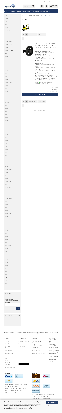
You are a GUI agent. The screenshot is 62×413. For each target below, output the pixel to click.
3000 (6, 184)
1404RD (6, 62)
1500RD (6, 67)
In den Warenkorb (40, 94)
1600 (6, 97)
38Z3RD (6, 227)
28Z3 (6, 175)
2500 (6, 146)
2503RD (6, 155)
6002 (6, 257)
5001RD (6, 236)
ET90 (6, 280)
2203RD (6, 134)
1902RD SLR (7, 108)
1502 (6, 76)
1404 (6, 59)
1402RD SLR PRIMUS (9, 50)
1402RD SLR (7, 47)
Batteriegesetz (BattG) (10, 356)
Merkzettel (56, 1)
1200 (6, 15)
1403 (6, 53)
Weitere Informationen (52, 406)
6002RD (6, 259)
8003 (6, 274)
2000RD (6, 117)
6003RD (6, 262)
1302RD (6, 27)
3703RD (6, 222)
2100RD (6, 126)
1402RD (6, 38)
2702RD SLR (7, 172)
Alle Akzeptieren (52, 402)
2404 (6, 143)
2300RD (6, 140)
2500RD (6, 149)
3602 (6, 207)
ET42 (6, 277)
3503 (6, 201)
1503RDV (7, 94)
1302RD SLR (7, 30)
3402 (6, 193)
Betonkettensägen (21, 11)
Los (18, 308)
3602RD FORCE (8, 213)
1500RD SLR (7, 70)
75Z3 (6, 268)
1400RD (6, 33)
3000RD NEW (8, 187)
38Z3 (6, 225)
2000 (6, 114)
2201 (6, 129)
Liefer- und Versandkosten (8, 347)
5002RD (6, 248)
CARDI (28, 11)
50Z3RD (6, 254)
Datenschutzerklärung (9, 410)
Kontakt (56, 11)
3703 (6, 219)
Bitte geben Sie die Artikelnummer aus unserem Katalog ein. (11, 301)
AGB (6, 358)
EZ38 (6, 283)
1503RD (6, 91)
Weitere (48, 11)
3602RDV (7, 216)
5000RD (6, 230)
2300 (6, 137)
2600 (6, 158)
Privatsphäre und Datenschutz (9, 361)
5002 (6, 242)
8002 (6, 271)
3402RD (6, 195)
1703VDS (7, 102)
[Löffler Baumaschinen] (12, 6)
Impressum (7, 341)
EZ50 (6, 286)
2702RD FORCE (8, 169)
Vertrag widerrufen (23, 364)
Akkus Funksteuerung (9, 11)
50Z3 (6, 251)
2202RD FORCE (8, 132)
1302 (6, 24)
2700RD (6, 163)
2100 (6, 123)
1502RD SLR (7, 85)
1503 (6, 88)
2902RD (6, 178)
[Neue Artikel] (19, 316)
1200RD (6, 18)
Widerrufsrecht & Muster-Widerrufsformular (9, 352)
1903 (6, 111)
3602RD (6, 210)
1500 (6, 65)
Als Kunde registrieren (25, 341)
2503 (6, 152)
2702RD (6, 166)
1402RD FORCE (8, 41)
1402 (6, 36)
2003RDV (7, 120)
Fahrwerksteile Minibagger (38, 11)
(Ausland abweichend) (47, 82)
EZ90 (6, 289)
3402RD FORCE (8, 198)
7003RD (6, 265)
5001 (6, 233)
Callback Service (8, 364)
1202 (6, 21)
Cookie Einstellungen (10, 367)
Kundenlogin (47, 1)
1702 (6, 99)
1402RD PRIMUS (8, 44)
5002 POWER (8, 245)
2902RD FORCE (8, 181)
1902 (6, 105)
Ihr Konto (22, 343)
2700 (6, 161)
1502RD (6, 79)
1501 (6, 73)
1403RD (6, 56)
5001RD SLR (7, 239)
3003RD (6, 190)
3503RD (6, 204)
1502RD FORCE (8, 82)
